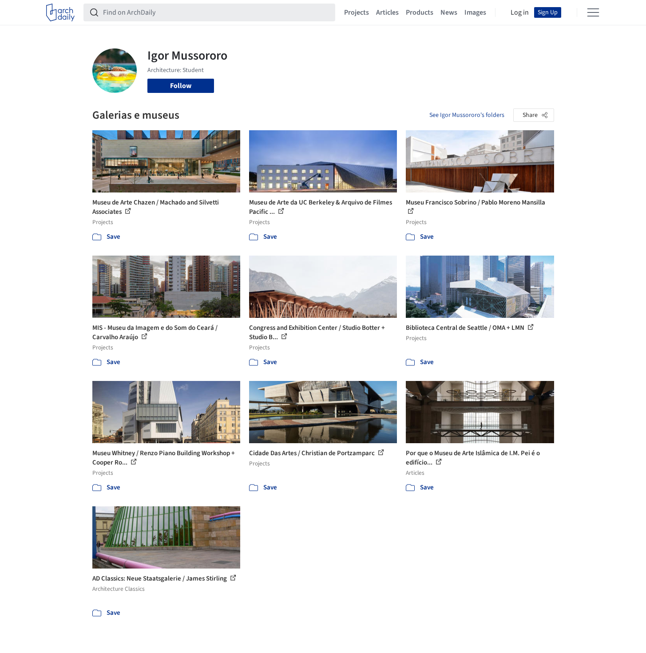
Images (475, 12)
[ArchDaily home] (60, 12)
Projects (356, 12)
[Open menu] (593, 12)
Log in (520, 12)
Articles (387, 12)
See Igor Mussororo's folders (466, 115)
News (448, 12)
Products (419, 12)
